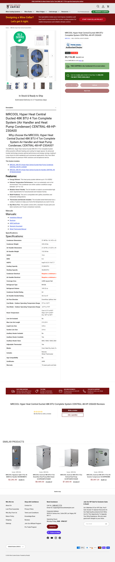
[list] (31, 56)
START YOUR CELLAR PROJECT (92, 19)
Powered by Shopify (25, 555)
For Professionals (83, 12)
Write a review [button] (72, 410)
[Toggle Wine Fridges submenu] (46, 12)
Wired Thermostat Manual (18, 229)
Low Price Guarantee (12, 509)
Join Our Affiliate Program (33, 523)
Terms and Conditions (32, 513)
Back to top (57, 491)
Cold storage (53, 12)
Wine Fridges (40, 12)
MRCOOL (67, 38)
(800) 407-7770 (82, 75)
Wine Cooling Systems (13, 12)
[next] (110, 465)
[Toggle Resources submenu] (70, 12)
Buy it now (87, 91)
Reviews (27, 520)
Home (7, 27)
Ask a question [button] (72, 415)
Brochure (12, 220)
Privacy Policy (29, 509)
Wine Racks (28, 12)
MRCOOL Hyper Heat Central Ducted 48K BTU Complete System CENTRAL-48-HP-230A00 (21, 27)
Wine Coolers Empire (15, 555)
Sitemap (8, 523)
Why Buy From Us (11, 513)
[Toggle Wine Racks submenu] (33, 12)
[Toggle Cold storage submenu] (59, 12)
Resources (64, 12)
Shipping (8, 520)
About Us (9, 505)
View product (16, 459)
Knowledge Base (30, 516)
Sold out (94, 85)
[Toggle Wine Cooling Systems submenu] (21, 12)
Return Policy (10, 516)
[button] (31, 107)
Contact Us (28, 505)
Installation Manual (16, 217)
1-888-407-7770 (57, 505)
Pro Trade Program (31, 527)
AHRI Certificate (15, 223)
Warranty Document (16, 226)
